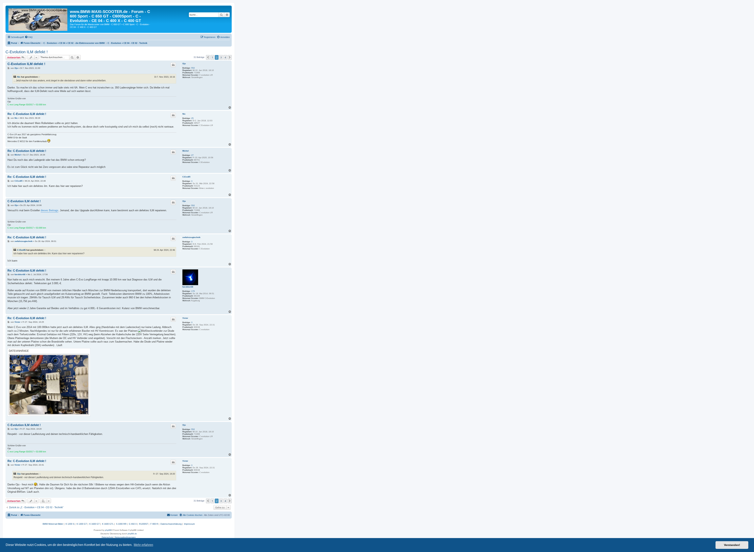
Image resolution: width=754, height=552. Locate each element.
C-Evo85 (186, 177)
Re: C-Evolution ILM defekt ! (26, 114)
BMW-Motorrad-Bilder (53, 524)
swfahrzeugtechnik (191, 237)
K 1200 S (70, 524)
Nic (18, 77)
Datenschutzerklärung (171, 524)
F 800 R (154, 524)
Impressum (189, 524)
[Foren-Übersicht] (38, 18)
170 (193, 291)
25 (192, 118)
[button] (208, 57)
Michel (185, 151)
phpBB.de (132, 534)
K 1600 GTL (108, 524)
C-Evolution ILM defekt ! (26, 52)
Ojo (184, 63)
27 (192, 155)
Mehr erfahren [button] (143, 544)
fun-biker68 (187, 287)
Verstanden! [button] (732, 544)
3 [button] (221, 57)
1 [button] (212, 57)
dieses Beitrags (49, 210)
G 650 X (133, 524)
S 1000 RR (121, 524)
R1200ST (143, 524)
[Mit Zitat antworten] (173, 64)
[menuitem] (29, 37)
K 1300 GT (82, 524)
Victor (185, 318)
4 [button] (225, 57)
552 (193, 68)
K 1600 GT (94, 524)
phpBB (108, 530)
